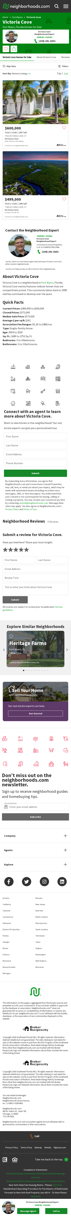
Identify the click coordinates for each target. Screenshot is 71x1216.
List (66, 73)
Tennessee (40, 935)
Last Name (12, 445)
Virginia (39, 948)
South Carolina (42, 929)
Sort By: (7, 73)
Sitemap (38, 1147)
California (7, 904)
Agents (8, 850)
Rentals (47, 1147)
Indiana (6, 954)
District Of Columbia (11, 929)
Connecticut (8, 917)
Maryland (7, 961)
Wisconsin (40, 967)
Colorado (6, 910)
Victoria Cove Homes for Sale (17, 57)
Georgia (6, 942)
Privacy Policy (12, 509)
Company (10, 835)
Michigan (7, 973)
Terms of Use (30, 509)
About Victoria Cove (46, 57)
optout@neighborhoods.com (33, 502)
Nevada (39, 898)
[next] (65, 102)
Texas (38, 942)
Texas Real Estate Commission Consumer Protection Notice (35, 1181)
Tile (59, 73)
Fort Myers (17, 17)
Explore (8, 864)
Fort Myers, (9, 27)
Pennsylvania (41, 923)
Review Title (12, 577)
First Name (12, 436)
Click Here (57, 1184)
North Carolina (42, 917)
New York (39, 910)
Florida (20, 27)
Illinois (5, 948)
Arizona (6, 898)
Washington (41, 954)
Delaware (7, 923)
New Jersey (40, 904)
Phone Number (14, 463)
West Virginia (41, 961)
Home (5, 17)
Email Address (14, 454)
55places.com (60, 1147)
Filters (65, 66)
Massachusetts (9, 967)
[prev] (6, 102)
